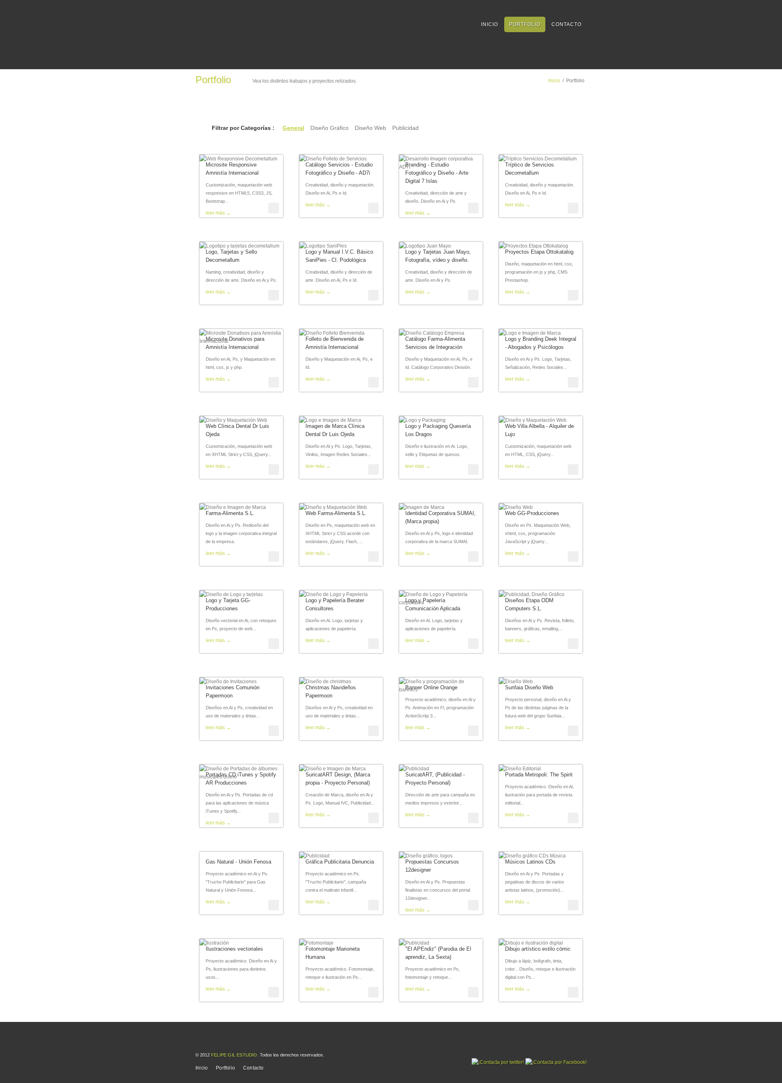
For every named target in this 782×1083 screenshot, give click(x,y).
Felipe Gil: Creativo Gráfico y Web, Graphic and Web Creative (236, 23)
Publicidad (405, 128)
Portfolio (524, 24)
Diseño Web (370, 128)
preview (273, 208)
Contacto (566, 24)
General (293, 128)
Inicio (489, 24)
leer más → (218, 212)
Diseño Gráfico (329, 128)
